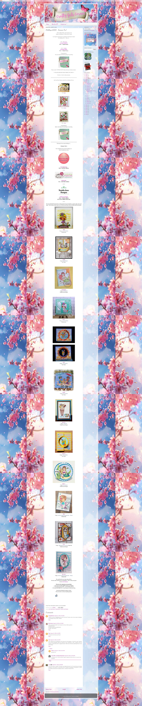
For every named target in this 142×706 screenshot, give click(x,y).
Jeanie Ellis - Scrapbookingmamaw (57, 655)
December (88, 83)
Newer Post (48, 689)
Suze (49, 633)
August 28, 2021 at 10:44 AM (70, 655)
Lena (49, 664)
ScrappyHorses (51, 615)
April (87, 98)
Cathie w (53, 650)
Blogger (77, 696)
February (88, 101)
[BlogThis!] (59, 607)
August (87, 89)
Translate (92, 30)
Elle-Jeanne (65, 41)
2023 (87, 78)
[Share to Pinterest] (62, 607)
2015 (87, 112)
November (88, 84)
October (88, 86)
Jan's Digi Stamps (52, 609)
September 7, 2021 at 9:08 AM (57, 664)
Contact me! (63, 24)
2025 (87, 75)
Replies (51, 648)
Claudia (65, 48)
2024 (87, 77)
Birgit (65, 92)
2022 (87, 80)
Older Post (79, 689)
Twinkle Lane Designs (64, 609)
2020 (87, 105)
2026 (87, 74)
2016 (87, 111)
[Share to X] (60, 607)
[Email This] (58, 607)
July (87, 93)
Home (47, 24)
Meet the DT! (55, 24)
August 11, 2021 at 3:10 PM (55, 633)
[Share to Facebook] (61, 607)
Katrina (65, 108)
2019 (87, 106)
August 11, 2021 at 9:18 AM (59, 615)
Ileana (65, 123)
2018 (87, 108)
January (88, 103)
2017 (87, 109)
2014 (87, 114)
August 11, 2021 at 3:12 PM (55, 639)
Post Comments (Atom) (55, 691)
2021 (87, 81)
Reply (49, 619)
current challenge (65, 581)
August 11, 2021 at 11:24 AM (58, 623)
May (87, 96)
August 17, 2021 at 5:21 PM (60, 650)
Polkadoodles (57, 609)
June (87, 95)
